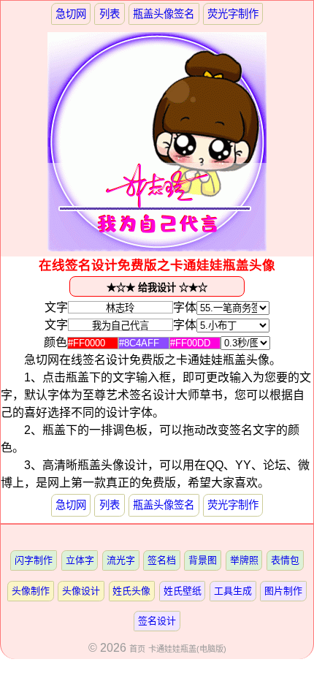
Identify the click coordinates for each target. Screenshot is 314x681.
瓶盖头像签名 (163, 14)
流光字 (121, 560)
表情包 (285, 560)
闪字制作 (34, 560)
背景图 (202, 560)
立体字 (80, 560)
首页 (137, 648)
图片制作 (283, 590)
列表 (109, 14)
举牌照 (244, 560)
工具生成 (233, 590)
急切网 (70, 14)
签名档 (162, 560)
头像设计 (81, 590)
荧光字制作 (233, 14)
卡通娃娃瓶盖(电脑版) (187, 648)
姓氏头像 (131, 590)
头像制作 (31, 590)
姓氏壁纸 (183, 590)
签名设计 (157, 620)
